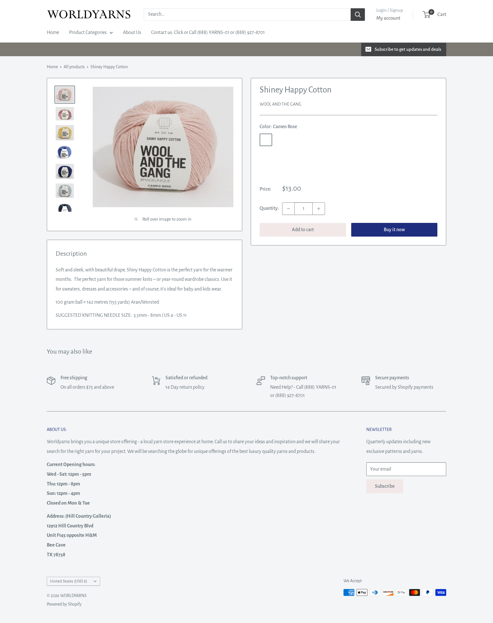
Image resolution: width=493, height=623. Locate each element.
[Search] (358, 14)
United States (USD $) (68, 581)
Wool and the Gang (281, 104)
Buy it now (394, 229)
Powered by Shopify (64, 604)
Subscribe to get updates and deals (408, 49)
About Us (132, 32)
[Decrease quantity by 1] (288, 209)
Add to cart (303, 229)
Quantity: (269, 208)
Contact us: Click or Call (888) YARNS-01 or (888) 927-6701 (208, 32)
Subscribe (385, 486)
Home (53, 32)
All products (74, 66)
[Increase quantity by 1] (319, 209)
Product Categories (88, 32)
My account (388, 18)
